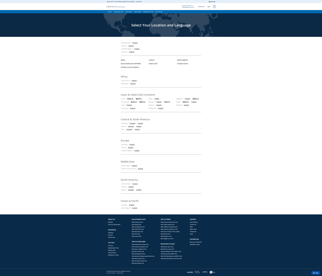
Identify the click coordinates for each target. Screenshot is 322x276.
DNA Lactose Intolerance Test (169, 229)
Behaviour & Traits (148, 12)
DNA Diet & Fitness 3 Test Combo (170, 231)
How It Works (158, 12)
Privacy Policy (120, 273)
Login (208, 6)
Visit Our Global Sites (114, 224)
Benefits (110, 222)
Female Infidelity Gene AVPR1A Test (171, 251)
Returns (110, 235)
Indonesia (213, 1)
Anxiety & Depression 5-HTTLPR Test (171, 258)
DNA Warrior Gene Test (167, 249)
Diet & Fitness (137, 12)
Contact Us (193, 224)
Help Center (193, 229)
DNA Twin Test (136, 234)
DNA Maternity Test (137, 231)
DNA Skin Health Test (138, 251)
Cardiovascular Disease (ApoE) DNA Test (143, 256)
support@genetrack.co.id (188, 7)
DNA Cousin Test (136, 236)
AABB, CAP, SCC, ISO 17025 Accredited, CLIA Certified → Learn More (124, 1)
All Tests (110, 12)
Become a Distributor (196, 242)
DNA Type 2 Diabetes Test (139, 249)
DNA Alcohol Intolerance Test (169, 222)
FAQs (191, 227)
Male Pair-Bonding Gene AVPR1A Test (171, 256)
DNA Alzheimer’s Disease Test (140, 244)
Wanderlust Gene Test (167, 247)
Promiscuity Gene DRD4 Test (169, 254)
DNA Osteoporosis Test (138, 254)
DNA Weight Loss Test (167, 238)
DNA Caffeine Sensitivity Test (169, 227)
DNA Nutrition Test (166, 236)
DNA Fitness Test (165, 234)
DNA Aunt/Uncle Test (138, 229)
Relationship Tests (118, 12)
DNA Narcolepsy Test (138, 263)
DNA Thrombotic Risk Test (139, 261)
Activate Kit (201, 6)
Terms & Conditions (111, 273)
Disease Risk (129, 12)
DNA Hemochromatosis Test (140, 247)
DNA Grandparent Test (138, 227)
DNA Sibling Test (136, 224)
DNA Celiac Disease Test (167, 224)
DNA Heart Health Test (138, 258)
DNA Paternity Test (137, 222)
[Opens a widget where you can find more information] (315, 273)
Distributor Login (195, 244)
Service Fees (111, 237)
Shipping (110, 232)
